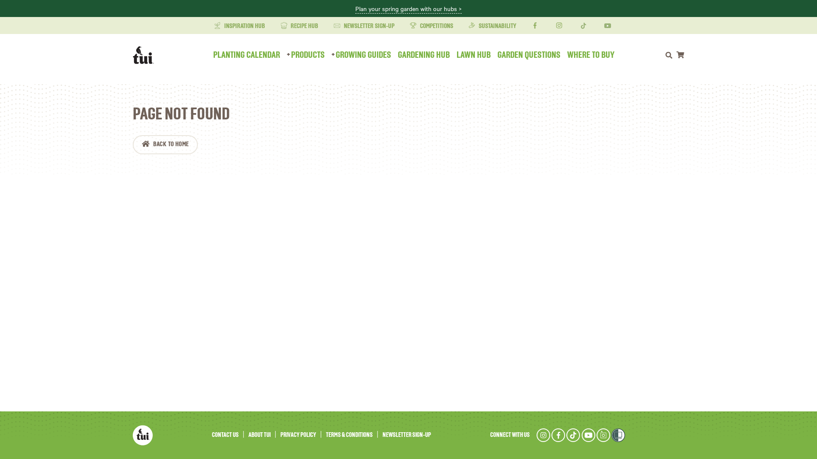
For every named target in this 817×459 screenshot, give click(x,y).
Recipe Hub (303, 26)
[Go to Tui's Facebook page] (558, 435)
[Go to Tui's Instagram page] (543, 435)
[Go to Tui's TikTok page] (573, 435)
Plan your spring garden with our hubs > (408, 9)
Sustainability (496, 26)
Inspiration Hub (244, 26)
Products (308, 55)
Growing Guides (363, 55)
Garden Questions (528, 55)
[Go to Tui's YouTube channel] (588, 435)
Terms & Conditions (349, 435)
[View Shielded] (618, 435)
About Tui (260, 435)
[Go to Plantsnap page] (603, 435)
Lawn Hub (474, 55)
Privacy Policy (298, 435)
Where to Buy (590, 55)
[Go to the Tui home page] (143, 435)
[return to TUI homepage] (145, 55)
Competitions (436, 26)
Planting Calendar (246, 55)
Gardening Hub (424, 55)
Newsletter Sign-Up (368, 26)
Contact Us (225, 435)
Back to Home (171, 144)
